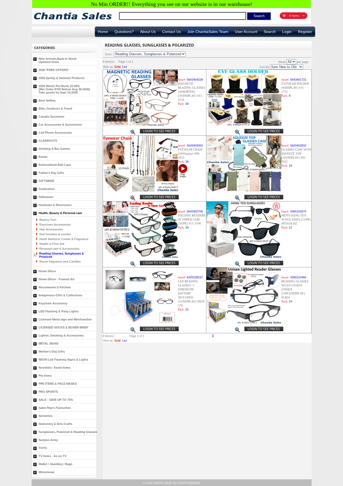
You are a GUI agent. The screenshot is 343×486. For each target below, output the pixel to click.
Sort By (264, 67)
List (124, 66)
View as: (108, 66)
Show (281, 61)
